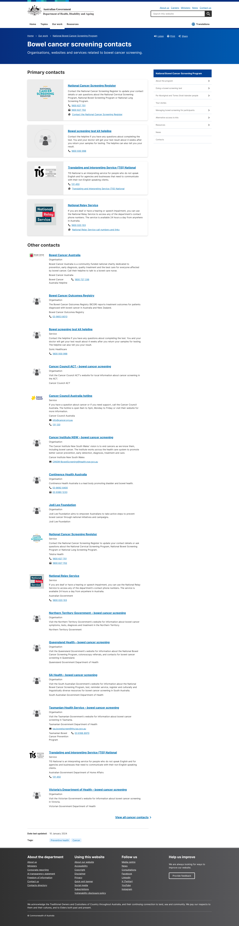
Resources (73, 24)
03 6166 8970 (82, 733)
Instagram (127, 889)
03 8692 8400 (60, 487)
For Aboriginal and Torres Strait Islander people (177, 95)
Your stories (161, 103)
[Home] (60, 10)
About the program (164, 81)
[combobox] (178, 14)
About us (164, 7)
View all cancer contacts (132, 817)
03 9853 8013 (60, 316)
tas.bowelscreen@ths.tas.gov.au (69, 728)
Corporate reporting (38, 869)
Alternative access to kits (167, 117)
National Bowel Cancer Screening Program (75, 35)
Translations (203, 24)
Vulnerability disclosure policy (90, 893)
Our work (57, 24)
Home (33, 24)
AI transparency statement (41, 873)
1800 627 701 (78, 105)
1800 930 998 (78, 151)
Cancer (76, 840)
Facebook (127, 873)
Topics (44, 24)
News (195, 7)
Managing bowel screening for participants (175, 110)
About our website (84, 862)
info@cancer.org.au (63, 420)
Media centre (128, 862)
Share (185, 36)
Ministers (185, 7)
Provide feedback (182, 875)
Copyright (80, 869)
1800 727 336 (82, 279)
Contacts (160, 139)
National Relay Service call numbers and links (95, 229)
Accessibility (81, 866)
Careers (175, 7)
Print (172, 36)
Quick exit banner (84, 881)
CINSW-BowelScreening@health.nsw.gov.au (75, 461)
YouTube (126, 885)
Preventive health (60, 840)
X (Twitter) (127, 881)
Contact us (205, 7)
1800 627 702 (78, 110)
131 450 (75, 184)
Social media (81, 885)
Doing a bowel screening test (169, 88)
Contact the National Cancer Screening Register (97, 114)
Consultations (129, 869)
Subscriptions (82, 889)
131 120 (56, 424)
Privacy (78, 877)
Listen (161, 36)
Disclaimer (80, 873)
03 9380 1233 (60, 492)
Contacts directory (37, 885)
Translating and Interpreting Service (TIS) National (98, 188)
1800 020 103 (78, 225)
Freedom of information (39, 877)
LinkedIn (126, 877)
